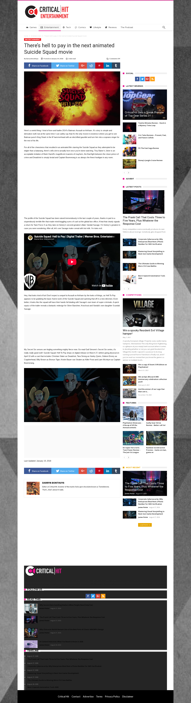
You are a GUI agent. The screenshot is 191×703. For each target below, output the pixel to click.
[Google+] (147, 79)
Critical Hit (63, 696)
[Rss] (152, 79)
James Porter (130, 494)
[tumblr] (116, 65)
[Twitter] (142, 79)
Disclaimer (127, 696)
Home (26, 36)
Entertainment (36, 36)
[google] (83, 65)
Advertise (88, 696)
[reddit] (91, 65)
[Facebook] (137, 79)
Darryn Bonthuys (32, 59)
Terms (99, 696)
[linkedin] (108, 65)
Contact (76, 696)
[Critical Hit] (47, 4)
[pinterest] (99, 65)
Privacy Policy (112, 696)
